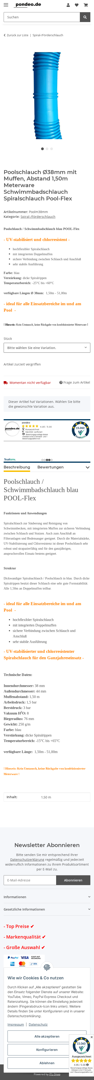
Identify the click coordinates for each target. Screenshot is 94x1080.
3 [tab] (51, 148)
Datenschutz (38, 1024)
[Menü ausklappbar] (6, 3)
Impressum (16, 1024)
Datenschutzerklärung (27, 859)
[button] (68, 5)
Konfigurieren (47, 1050)
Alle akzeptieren (47, 1036)
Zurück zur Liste (17, 35)
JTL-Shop (54, 1074)
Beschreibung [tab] (17, 467)
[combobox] (47, 348)
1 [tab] (42, 148)
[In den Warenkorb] (7, 49)
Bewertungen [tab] (50, 467)
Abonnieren (73, 880)
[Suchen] (85, 17)
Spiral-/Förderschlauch (38, 216)
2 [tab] (47, 148)
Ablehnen (47, 1063)
